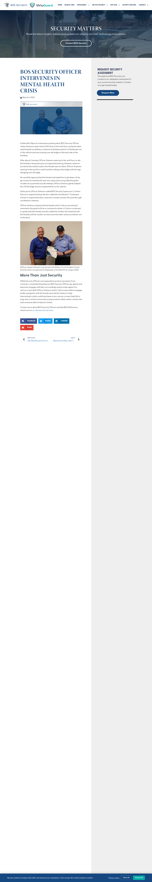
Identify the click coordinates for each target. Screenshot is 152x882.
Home (60, 5)
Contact (142, 5)
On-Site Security (98, 5)
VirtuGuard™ (82, 5)
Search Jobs (69, 5)
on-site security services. (42, 310)
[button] (28, 321)
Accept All (139, 878)
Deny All (126, 878)
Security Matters (129, 5)
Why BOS (113, 5)
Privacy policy (114, 878)
